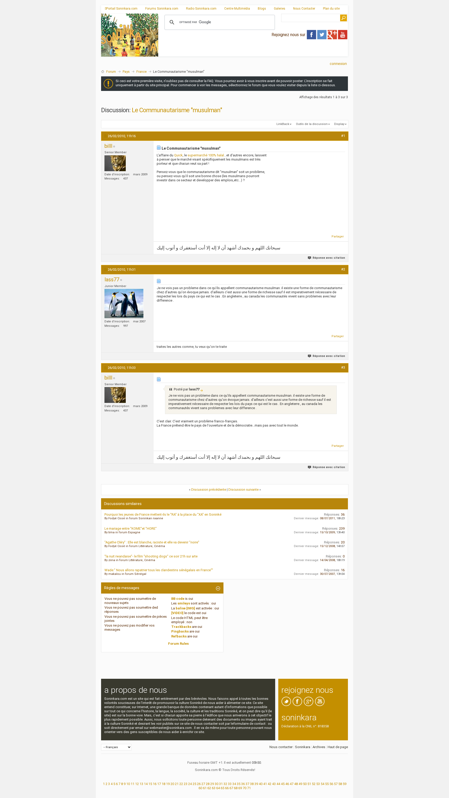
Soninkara (302, 747)
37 (247, 784)
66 (227, 788)
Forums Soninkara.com (161, 8)
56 (331, 784)
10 (128, 784)
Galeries (279, 8)
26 (199, 784)
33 (230, 784)
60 (200, 788)
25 (194, 784)
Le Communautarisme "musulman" (177, 110)
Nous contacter (281, 747)
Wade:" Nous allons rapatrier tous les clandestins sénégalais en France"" (158, 570)
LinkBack (282, 124)
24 (190, 784)
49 (300, 784)
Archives (319, 747)
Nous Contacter (304, 8)
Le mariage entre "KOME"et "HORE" (130, 528)
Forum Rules (178, 644)
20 (172, 784)
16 (154, 784)
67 (231, 788)
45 (283, 784)
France (141, 72)
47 (291, 784)
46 (287, 784)
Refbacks (179, 636)
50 (305, 784)
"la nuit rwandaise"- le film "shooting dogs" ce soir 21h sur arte (150, 556)
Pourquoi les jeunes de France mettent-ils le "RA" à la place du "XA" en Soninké (162, 514)
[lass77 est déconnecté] (123, 303)
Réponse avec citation (329, 258)
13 (141, 784)
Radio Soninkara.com (201, 8)
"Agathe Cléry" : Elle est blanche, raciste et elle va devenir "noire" (151, 542)
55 (327, 784)
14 (146, 784)
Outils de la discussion (312, 124)
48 (296, 784)
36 (243, 784)
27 (203, 784)
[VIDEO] (177, 613)
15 (150, 784)
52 (313, 784)
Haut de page (338, 747)
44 (278, 784)
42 (269, 784)
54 (322, 784)
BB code (177, 599)
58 (340, 784)
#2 (343, 269)
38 (252, 784)
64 (218, 788)
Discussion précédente (208, 489)
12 (137, 784)
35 (238, 784)
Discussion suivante (243, 489)
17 (159, 784)
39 (256, 784)
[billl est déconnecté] (115, 163)
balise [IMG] (185, 608)
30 (216, 784)
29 (212, 784)
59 (344, 784)
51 (309, 784)
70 (244, 788)
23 (185, 784)
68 (235, 788)
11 (132, 784)
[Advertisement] (253, 52)
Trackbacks (181, 627)
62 (209, 788)
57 (336, 784)
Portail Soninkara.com (121, 8)
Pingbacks (180, 631)
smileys (183, 603)
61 (205, 788)
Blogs (262, 8)
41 (265, 784)
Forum (111, 72)
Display (339, 124)
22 (181, 784)
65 (222, 788)
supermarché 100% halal (206, 155)
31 (221, 784)
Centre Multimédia (237, 8)
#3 (343, 367)
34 (234, 784)
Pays (126, 72)
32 (225, 784)
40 (260, 784)
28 (207, 784)
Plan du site (331, 8)
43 (274, 784)
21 (177, 784)
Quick (178, 155)
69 (240, 788)
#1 (343, 136)
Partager (338, 236)
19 (168, 784)
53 (318, 784)
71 (249, 788)
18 (163, 784)
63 (213, 788)
